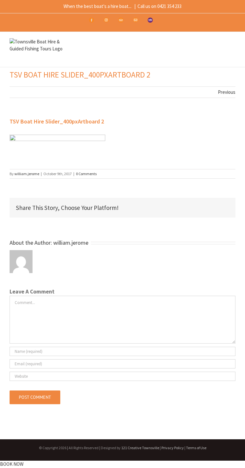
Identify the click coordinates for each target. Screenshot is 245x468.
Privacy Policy (172, 447)
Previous (226, 92)
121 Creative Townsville (140, 447)
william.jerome (26, 173)
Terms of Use (196, 447)
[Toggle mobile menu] (232, 50)
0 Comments (86, 173)
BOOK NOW (12, 464)
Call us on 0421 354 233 (159, 6)
